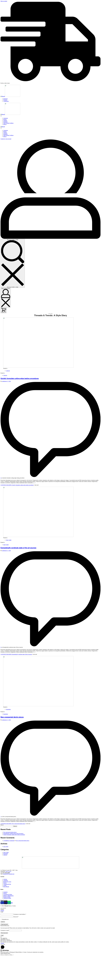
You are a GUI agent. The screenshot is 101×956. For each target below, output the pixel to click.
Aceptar (2, 943)
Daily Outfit (8, 540)
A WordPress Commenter (8, 840)
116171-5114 (8, 871)
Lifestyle (8, 370)
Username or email (5, 930)
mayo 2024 (5, 846)
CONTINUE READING (17, 485)
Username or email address (20, 914)
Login (2, 935)
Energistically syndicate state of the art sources (13, 833)
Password (16, 916)
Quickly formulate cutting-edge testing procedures (14, 834)
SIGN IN (2, 921)
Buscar (2, 824)
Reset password (4, 932)
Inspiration (8, 709)
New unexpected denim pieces (10, 832)
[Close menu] (1, 128)
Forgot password (4, 924)
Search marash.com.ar (5, 953)
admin (3, 381)
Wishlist (2, 910)
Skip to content (4, 1)
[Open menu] (1, 115)
